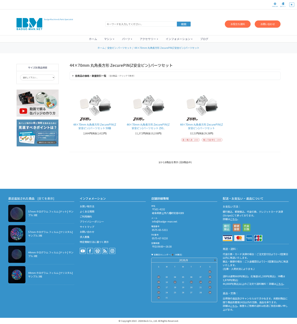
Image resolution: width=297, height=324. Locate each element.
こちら (233, 219)
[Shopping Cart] (291, 4)
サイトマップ (87, 226)
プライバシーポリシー (92, 221)
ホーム (93, 39)
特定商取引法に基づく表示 (94, 242)
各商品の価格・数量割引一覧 (105, 75)
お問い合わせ (267, 24)
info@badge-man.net (164, 221)
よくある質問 (87, 211)
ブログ (204, 39)
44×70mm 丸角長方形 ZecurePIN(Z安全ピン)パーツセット (201, 126)
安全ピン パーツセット (119, 47)
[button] (109, 38)
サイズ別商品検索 (37, 67)
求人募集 (84, 237)
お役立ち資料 (237, 24)
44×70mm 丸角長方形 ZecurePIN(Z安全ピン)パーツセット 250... (148, 126)
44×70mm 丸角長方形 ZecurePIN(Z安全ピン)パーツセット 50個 (94, 126)
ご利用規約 (86, 216)
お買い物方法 (87, 206)
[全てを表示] (45, 198)
